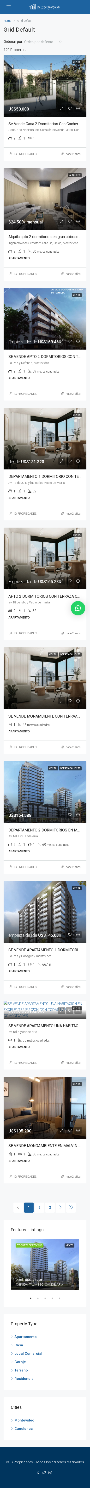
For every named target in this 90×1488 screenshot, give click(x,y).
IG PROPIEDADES (25, 154)
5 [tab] (62, 1298)
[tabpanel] (45, 1264)
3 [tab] (47, 1298)
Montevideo (24, 1420)
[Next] (60, 1208)
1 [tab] (33, 1298)
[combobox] (43, 42)
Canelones (23, 1429)
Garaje (20, 1362)
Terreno (21, 1370)
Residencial (24, 1379)
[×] (78, 608)
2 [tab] (40, 1298)
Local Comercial (28, 1353)
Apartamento (25, 1337)
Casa (18, 1345)
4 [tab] (54, 1298)
